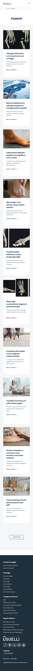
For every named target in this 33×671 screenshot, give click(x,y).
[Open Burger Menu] (29, 3)
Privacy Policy (6, 658)
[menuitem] (10, 565)
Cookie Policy (14, 658)
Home (7, 8)
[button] (16, 537)
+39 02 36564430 (8, 653)
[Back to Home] (7, 3)
